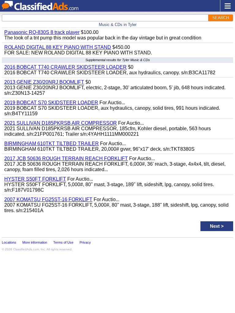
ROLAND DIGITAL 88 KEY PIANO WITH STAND (57, 47)
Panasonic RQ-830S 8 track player (42, 32)
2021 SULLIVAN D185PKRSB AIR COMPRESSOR (60, 123)
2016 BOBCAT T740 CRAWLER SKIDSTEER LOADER (65, 67)
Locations (9, 242)
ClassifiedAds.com (26, 249)
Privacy (85, 242)
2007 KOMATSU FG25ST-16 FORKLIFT (48, 199)
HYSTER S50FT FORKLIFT (35, 179)
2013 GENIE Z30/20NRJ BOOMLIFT (44, 82)
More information (34, 242)
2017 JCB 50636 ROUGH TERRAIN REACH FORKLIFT (66, 158)
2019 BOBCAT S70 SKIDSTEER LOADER (51, 102)
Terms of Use (63, 242)
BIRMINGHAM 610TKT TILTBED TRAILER (51, 143)
